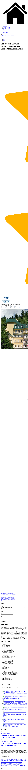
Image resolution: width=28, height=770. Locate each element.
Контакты (5, 32)
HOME (5, 39)
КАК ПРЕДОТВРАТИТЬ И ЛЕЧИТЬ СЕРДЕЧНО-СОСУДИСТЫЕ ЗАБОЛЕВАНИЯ (11, 763)
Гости (2, 616)
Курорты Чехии (7, 28)
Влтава (5, 40)
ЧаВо (4, 31)
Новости (5, 26)
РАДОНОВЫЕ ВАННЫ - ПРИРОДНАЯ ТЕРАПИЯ (13, 765)
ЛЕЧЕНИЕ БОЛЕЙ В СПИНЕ (13, 761)
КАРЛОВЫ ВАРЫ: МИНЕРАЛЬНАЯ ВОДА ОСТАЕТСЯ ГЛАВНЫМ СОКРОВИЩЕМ (14, 760)
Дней (2, 611)
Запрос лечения (6, 27)
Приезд (2, 608)
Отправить (3, 621)
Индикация (3, 606)
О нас (4, 29)
